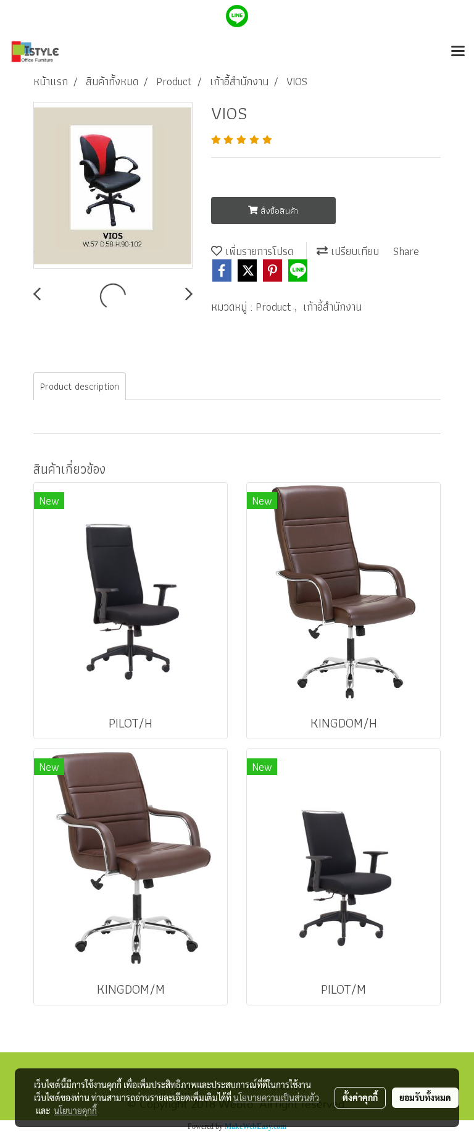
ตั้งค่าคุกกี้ (360, 1097)
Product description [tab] (79, 386)
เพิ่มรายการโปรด (257, 251)
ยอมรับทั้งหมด (425, 1097)
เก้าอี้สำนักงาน (332, 307)
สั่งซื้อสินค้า (278, 210)
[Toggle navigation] (458, 51)
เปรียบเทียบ (353, 251)
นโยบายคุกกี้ (75, 1110)
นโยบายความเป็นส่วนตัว (276, 1097)
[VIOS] (113, 186)
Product (275, 307)
